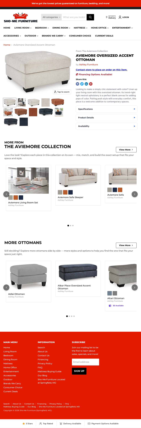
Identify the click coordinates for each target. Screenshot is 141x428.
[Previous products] (6, 194)
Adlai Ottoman (16, 294)
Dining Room (60, 27)
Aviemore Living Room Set (23, 202)
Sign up (79, 371)
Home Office (99, 27)
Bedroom (41, 27)
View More (124, 149)
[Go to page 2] (70, 225)
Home (6, 27)
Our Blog (42, 375)
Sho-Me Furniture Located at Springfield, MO (59, 407)
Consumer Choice (80, 35)
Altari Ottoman (115, 298)
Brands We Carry (53, 35)
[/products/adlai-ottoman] (28, 277)
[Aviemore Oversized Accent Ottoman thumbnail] (9, 102)
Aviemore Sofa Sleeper (70, 197)
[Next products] (135, 194)
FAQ (40, 367)
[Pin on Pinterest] (90, 84)
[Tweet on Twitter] (82, 84)
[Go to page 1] (68, 225)
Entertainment (121, 27)
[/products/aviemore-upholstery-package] (28, 181)
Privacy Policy (45, 363)
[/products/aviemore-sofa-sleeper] (78, 178)
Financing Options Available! (95, 74)
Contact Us (43, 355)
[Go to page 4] (74, 316)
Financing (43, 359)
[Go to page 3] (73, 225)
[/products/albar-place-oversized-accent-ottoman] (78, 273)
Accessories (11, 35)
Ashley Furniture (88, 64)
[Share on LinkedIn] (86, 84)
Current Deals (104, 35)
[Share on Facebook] (77, 84)
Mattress (80, 27)
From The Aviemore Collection (92, 51)
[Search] (90, 17)
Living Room (22, 27)
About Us (43, 351)
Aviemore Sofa (115, 195)
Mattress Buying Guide (49, 371)
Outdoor (31, 35)
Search (41, 347)
